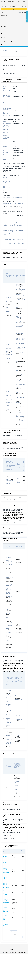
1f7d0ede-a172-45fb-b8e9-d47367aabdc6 (6, 856)
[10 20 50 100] (13, 931)
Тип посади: (3, 26)
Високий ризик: (4, 37)
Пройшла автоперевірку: (6, 44)
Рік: (1, 19)
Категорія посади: (5, 30)
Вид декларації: (4, 15)
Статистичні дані (23, 6)
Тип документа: (4, 22)
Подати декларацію (14, 9)
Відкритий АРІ (12, 6)
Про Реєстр (3, 6)
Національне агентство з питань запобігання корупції (15, 952)
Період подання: (4, 33)
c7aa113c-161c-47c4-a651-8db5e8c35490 (6, 901)
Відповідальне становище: (6, 41)
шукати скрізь (24, 12)
